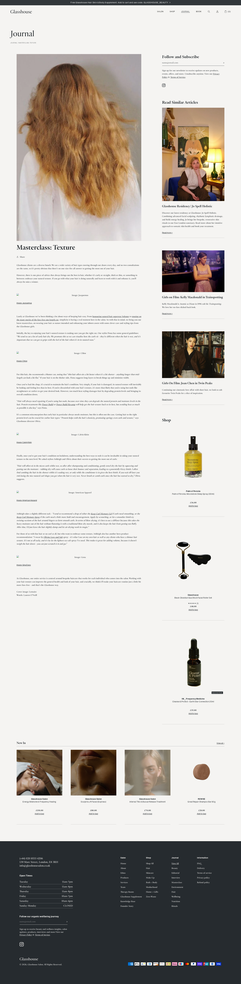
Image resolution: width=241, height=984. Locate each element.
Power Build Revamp (65, 404)
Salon (160, 11)
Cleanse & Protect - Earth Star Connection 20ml (193, 701)
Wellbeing (176, 896)
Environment (177, 887)
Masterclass (177, 882)
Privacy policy (203, 877)
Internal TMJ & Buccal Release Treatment (148, 801)
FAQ (199, 863)
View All (175, 863)
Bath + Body (151, 882)
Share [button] (22, 256)
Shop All (150, 863)
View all (220, 743)
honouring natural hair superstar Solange (110, 316)
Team (122, 887)
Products (124, 877)
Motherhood (151, 887)
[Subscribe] (221, 62)
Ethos (123, 872)
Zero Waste (151, 896)
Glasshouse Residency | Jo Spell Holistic (187, 206)
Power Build (47, 404)
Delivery (201, 868)
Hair (148, 868)
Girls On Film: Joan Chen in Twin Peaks (187, 383)
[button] (160, 11)
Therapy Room (127, 891)
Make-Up (150, 877)
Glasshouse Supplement (131, 896)
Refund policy (203, 882)
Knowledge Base (127, 901)
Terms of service (204, 872)
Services (124, 882)
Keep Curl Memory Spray (28, 516)
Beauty (175, 868)
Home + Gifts (152, 891)
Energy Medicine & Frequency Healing (39, 801)
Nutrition (176, 901)
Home (123, 863)
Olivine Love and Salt (53, 537)
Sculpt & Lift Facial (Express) (93, 801)
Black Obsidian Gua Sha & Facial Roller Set (193, 598)
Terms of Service (177, 77)
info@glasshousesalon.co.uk (35, 865)
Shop (172, 11)
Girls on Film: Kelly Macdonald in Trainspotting (192, 297)
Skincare (150, 872)
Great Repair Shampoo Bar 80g (201, 801)
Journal (185, 11)
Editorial (175, 872)
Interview (176, 877)
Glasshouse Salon (35, 964)
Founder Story (126, 906)
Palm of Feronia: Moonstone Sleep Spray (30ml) (193, 494)
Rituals (175, 906)
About (123, 868)
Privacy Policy (26, 934)
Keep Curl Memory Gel (101, 513)
